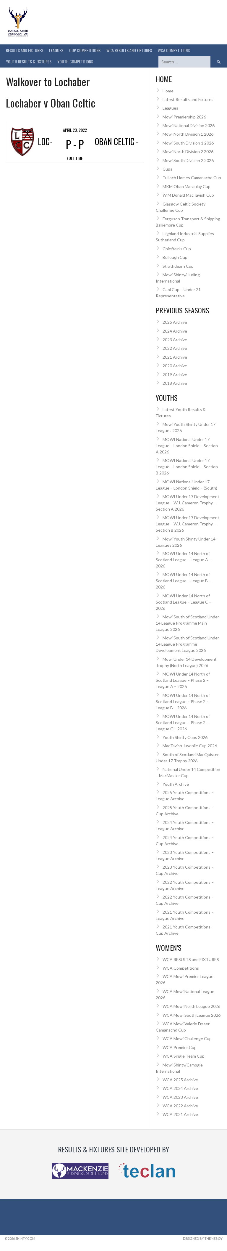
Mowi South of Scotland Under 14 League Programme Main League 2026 (187, 623)
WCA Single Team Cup (184, 1055)
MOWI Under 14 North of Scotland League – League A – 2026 (183, 559)
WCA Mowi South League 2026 (191, 1015)
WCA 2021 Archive (180, 1114)
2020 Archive (175, 365)
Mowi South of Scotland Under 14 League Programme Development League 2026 (187, 644)
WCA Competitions (181, 968)
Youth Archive (176, 784)
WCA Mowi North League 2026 (191, 1006)
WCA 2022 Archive (180, 1105)
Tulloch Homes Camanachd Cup (192, 177)
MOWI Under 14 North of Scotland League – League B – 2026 (183, 580)
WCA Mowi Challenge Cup (187, 1038)
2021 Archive (175, 357)
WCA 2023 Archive (180, 1097)
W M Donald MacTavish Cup (188, 195)
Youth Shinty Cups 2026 (185, 737)
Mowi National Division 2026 (189, 125)
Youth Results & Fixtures (28, 61)
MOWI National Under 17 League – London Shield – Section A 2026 (187, 445)
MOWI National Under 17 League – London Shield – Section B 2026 (187, 466)
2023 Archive (175, 339)
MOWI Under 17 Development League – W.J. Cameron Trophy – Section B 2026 (187, 524)
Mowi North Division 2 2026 (188, 151)
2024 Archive (175, 330)
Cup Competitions (84, 50)
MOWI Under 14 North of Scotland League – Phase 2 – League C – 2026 (183, 722)
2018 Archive (175, 383)
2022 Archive (175, 348)
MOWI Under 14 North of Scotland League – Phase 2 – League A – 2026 (183, 680)
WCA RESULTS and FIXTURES (129, 50)
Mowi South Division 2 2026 (188, 160)
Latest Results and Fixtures (188, 99)
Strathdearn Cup (178, 266)
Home (168, 90)
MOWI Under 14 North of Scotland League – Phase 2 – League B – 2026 (183, 701)
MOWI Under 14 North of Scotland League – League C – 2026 (183, 602)
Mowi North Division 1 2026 (188, 134)
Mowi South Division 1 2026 (188, 142)
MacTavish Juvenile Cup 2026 (190, 745)
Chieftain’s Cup (177, 248)
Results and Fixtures (24, 50)
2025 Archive (175, 322)
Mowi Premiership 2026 (184, 116)
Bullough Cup (175, 257)
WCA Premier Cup (180, 1047)
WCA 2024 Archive (180, 1088)
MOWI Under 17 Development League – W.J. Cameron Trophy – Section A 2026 (187, 502)
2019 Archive (175, 374)
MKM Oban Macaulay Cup (186, 186)
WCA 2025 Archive (180, 1079)
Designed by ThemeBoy (203, 1238)
